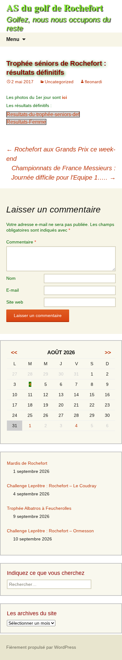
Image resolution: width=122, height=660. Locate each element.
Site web (14, 301)
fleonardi (93, 81)
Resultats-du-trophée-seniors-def (43, 114)
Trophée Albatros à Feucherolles (39, 508)
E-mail (12, 290)
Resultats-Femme (26, 122)
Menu (12, 39)
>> (108, 353)
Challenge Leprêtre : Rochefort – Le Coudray (51, 485)
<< (14, 353)
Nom (11, 278)
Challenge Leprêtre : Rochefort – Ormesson (50, 530)
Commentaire (21, 241)
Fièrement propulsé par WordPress (41, 647)
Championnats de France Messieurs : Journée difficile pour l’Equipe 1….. (63, 173)
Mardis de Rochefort (27, 463)
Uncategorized (59, 81)
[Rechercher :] (110, 39)
